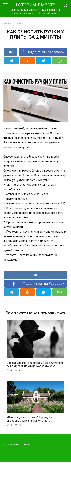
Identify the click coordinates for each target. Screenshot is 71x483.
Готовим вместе (35, 4)
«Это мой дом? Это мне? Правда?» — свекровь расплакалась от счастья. (31, 419)
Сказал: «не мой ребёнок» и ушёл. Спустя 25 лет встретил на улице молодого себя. (35, 364)
